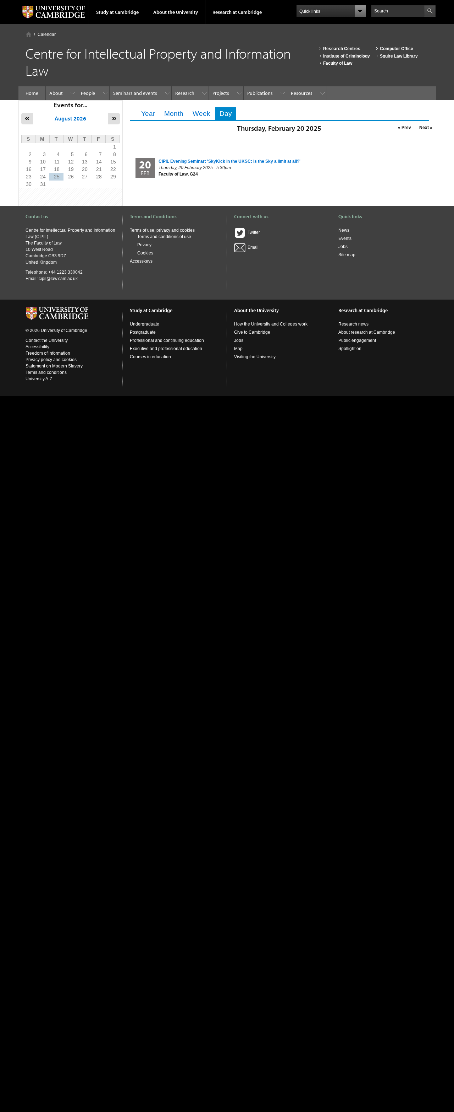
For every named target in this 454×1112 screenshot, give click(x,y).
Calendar (47, 34)
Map (238, 348)
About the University (175, 12)
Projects (220, 93)
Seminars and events (135, 93)
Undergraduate (144, 324)
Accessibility (37, 346)
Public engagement (357, 340)
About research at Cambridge (366, 332)
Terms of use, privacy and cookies (162, 230)
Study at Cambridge (117, 12)
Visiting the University (255, 356)
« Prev (404, 127)
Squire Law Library (399, 56)
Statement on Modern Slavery (54, 366)
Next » (425, 127)
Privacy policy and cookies (51, 359)
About (56, 93)
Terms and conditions (46, 372)
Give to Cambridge (252, 332)
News (343, 230)
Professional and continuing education (167, 340)
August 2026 (70, 118)
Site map (346, 254)
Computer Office (396, 48)
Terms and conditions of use (164, 236)
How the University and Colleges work (271, 324)
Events (344, 238)
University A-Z (39, 378)
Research (184, 93)
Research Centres (341, 48)
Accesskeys (141, 261)
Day (228, 113)
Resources (301, 93)
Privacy (144, 244)
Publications (260, 93)
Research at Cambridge (237, 12)
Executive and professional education (166, 348)
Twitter (252, 232)
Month (173, 113)
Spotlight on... (351, 348)
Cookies (145, 253)
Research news (353, 324)
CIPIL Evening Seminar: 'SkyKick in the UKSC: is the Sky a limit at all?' (229, 161)
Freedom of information (48, 353)
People (88, 93)
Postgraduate (143, 332)
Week (201, 113)
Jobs (343, 246)
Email (252, 247)
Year (148, 113)
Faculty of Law (337, 63)
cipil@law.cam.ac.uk (58, 278)
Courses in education (150, 356)
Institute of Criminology (346, 56)
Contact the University (47, 340)
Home (29, 34)
